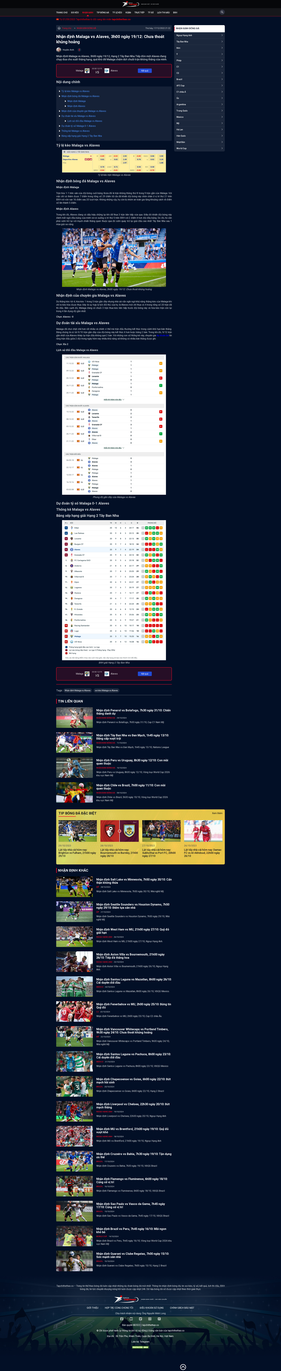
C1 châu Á (181, 92)
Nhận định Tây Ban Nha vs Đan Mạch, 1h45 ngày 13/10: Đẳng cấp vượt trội (132, 737)
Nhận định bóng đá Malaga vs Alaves (80, 96)
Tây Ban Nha (182, 41)
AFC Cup (180, 85)
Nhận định (87, 12)
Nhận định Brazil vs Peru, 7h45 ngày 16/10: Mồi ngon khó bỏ (131, 1230)
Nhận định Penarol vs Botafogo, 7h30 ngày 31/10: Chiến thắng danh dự (133, 712)
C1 (178, 67)
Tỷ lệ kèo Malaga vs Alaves (75, 91)
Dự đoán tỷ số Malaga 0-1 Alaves (78, 126)
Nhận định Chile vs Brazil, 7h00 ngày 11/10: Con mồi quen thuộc (130, 787)
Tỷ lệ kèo (117, 12)
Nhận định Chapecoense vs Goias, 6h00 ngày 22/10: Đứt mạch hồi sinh (133, 1080)
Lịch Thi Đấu (163, 12)
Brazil (179, 79)
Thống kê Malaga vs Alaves (75, 131)
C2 (178, 73)
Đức (178, 48)
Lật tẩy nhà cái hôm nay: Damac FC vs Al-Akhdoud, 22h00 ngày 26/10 (203, 852)
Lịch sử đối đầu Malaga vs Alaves (84, 121)
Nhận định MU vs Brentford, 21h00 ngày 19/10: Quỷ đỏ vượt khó (132, 1130)
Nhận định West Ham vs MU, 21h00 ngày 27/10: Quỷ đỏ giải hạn (132, 931)
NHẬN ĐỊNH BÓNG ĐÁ (86, 28)
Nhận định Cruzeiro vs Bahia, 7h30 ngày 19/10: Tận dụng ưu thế (134, 1155)
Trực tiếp (139, 12)
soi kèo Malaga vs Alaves (106, 690)
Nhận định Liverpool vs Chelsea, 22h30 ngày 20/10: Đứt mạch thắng (133, 1105)
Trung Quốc (182, 111)
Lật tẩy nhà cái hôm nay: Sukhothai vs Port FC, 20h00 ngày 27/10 (159, 852)
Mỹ (178, 123)
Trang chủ (61, 12)
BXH (175, 12)
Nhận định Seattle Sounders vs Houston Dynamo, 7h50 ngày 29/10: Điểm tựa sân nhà (132, 906)
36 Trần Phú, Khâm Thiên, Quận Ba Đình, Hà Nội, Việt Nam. (145, 1336)
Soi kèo (75, 12)
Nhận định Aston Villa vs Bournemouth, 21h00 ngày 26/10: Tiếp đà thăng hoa (130, 956)
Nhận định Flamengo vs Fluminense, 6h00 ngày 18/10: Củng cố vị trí (132, 1180)
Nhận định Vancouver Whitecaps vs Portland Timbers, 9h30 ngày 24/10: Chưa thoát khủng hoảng (132, 1030)
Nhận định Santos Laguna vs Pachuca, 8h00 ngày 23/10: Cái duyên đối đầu (133, 1055)
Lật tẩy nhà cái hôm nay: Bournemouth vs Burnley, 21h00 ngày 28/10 (119, 852)
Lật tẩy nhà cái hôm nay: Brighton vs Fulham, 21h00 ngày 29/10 (77, 852)
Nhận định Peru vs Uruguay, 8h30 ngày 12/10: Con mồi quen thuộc (132, 762)
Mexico (180, 117)
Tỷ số (151, 12)
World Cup (181, 148)
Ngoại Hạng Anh (184, 35)
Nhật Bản (181, 142)
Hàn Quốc (181, 136)
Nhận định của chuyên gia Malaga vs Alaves (83, 111)
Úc (178, 98)
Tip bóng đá (103, 12)
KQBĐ (128, 12)
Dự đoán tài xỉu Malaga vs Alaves (78, 116)
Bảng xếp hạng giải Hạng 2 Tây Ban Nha (81, 136)
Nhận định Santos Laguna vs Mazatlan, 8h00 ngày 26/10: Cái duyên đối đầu (134, 981)
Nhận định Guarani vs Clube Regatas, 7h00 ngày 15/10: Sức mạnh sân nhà (132, 1255)
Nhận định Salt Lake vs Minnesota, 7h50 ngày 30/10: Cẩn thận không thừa (134, 881)
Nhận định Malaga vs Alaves (78, 690)
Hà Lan (180, 129)
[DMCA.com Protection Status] (140, 1348)
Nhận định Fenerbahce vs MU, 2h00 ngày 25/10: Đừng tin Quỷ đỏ (133, 1005)
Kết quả (144, 71)
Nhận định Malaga (76, 101)
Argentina (181, 104)
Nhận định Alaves (76, 106)
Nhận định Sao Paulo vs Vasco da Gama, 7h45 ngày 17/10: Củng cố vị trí (130, 1205)
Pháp (179, 60)
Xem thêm (217, 813)
